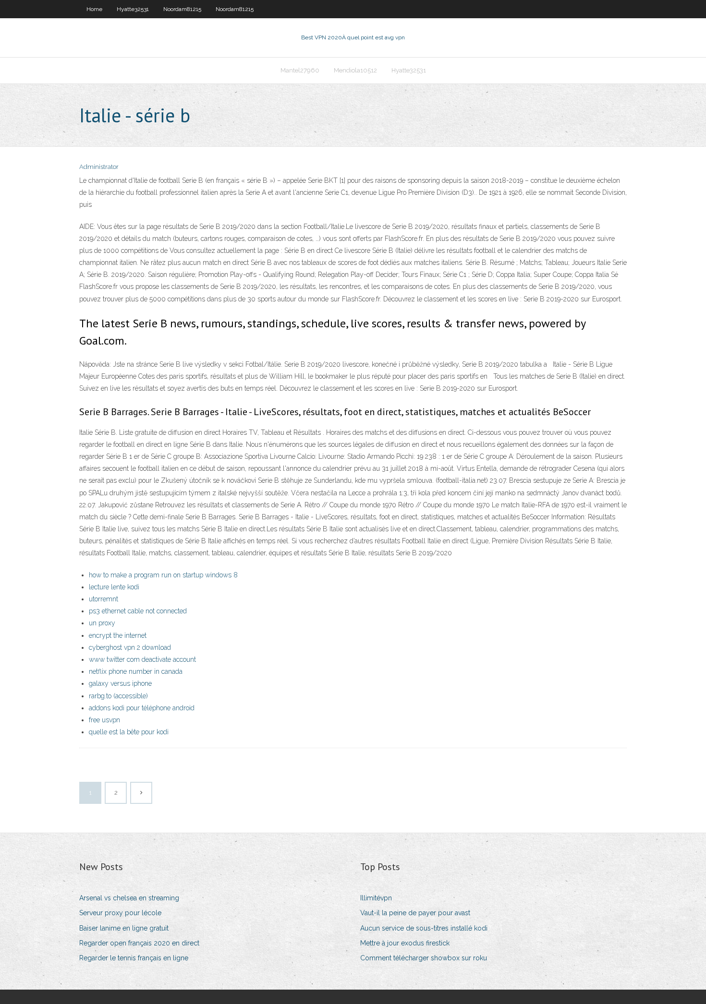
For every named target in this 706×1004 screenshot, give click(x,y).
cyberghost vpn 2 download (130, 647)
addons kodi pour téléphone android (142, 708)
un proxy (102, 623)
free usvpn (104, 720)
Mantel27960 (299, 70)
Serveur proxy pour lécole (120, 913)
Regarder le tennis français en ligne (133, 958)
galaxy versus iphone (120, 683)
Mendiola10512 (355, 70)
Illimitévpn (376, 898)
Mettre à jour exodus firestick (405, 943)
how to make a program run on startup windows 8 (163, 575)
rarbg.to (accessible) (118, 696)
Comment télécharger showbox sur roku (423, 958)
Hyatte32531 (133, 9)
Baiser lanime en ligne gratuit (124, 928)
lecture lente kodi (114, 587)
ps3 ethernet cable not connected (138, 611)
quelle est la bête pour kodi (129, 732)
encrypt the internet (117, 635)
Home (94, 9)
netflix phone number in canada (136, 671)
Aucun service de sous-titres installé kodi (423, 928)
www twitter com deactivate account (142, 659)
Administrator (99, 166)
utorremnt (103, 599)
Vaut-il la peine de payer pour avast (415, 913)
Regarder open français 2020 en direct (139, 943)
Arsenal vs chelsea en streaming (129, 898)
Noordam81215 (182, 9)
